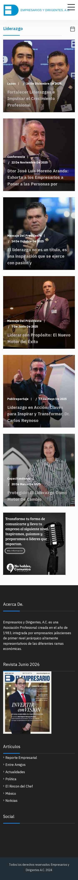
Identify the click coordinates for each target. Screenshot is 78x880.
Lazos (11, 83)
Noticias (11, 800)
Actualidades (15, 772)
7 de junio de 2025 (24, 326)
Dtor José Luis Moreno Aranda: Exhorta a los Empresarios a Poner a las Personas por (38, 177)
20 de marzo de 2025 (26, 484)
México (10, 793)
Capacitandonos (19, 478)
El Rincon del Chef (19, 786)
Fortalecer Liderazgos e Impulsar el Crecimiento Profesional (31, 98)
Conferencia (16, 157)
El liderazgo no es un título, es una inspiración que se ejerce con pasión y (37, 256)
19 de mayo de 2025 (53, 399)
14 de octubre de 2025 (27, 241)
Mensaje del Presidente (24, 236)
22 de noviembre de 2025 (29, 162)
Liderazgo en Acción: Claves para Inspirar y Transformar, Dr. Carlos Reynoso (38, 414)
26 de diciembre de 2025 (43, 83)
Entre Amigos (15, 765)
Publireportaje (17, 399)
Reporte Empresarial (21, 758)
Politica (10, 779)
